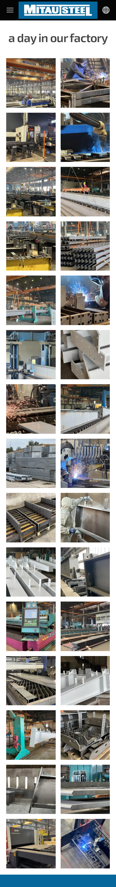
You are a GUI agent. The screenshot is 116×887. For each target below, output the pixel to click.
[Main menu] (10, 10)
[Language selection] (105, 10)
